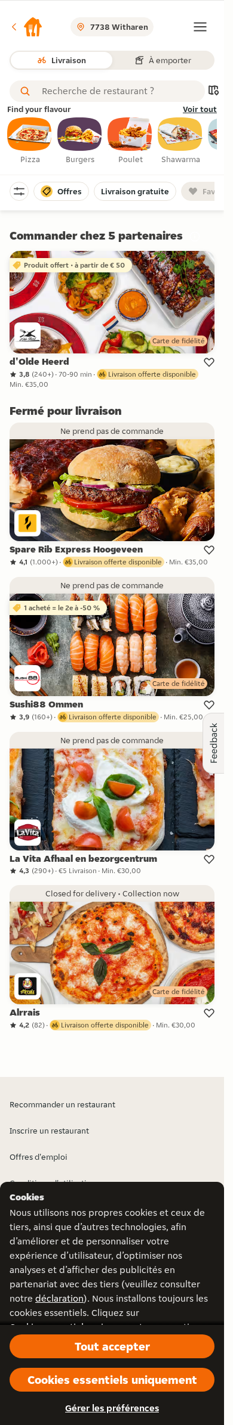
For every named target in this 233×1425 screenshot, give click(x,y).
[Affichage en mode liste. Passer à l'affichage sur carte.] (213, 91)
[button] (26, 26)
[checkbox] (30, 141)
